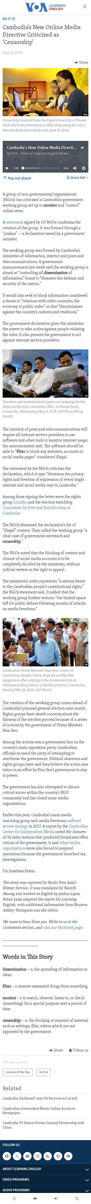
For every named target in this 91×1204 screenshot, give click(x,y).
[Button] (81, 62)
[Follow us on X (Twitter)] (17, 1156)
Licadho (20, 503)
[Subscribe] (68, 1156)
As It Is (9, 19)
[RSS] (48, 1156)
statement (14, 223)
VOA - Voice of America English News (39, 153)
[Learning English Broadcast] (56, 1198)
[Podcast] (58, 1156)
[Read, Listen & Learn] (14, 1198)
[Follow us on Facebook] (7, 1156)
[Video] (35, 1198)
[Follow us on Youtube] (27, 1156)
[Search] (76, 1198)
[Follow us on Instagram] (37, 1156)
